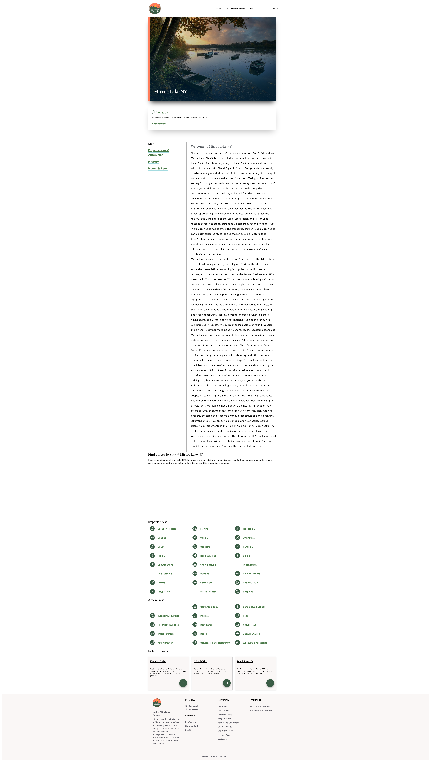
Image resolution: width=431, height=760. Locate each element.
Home (218, 8)
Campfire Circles (209, 607)
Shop (263, 8)
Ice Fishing (249, 529)
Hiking (161, 556)
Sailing (204, 538)
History (153, 161)
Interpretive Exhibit (168, 616)
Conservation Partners (261, 710)
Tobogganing (250, 564)
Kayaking (248, 547)
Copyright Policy (226, 731)
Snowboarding (165, 564)
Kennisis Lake (158, 661)
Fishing (204, 529)
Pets (245, 616)
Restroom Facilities (168, 625)
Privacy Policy (224, 735)
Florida (188, 730)
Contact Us (274, 8)
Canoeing (205, 547)
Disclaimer (223, 739)
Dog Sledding (165, 573)
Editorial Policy (225, 714)
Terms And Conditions (228, 722)
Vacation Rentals (167, 529)
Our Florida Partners (260, 706)
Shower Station (251, 634)
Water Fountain (166, 634)
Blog (251, 8)
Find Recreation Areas (235, 8)
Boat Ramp (206, 625)
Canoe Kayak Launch (254, 607)
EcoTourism (190, 722)
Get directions (159, 123)
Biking (246, 556)
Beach (161, 547)
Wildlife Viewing (251, 573)
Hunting (204, 573)
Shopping (248, 591)
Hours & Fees (158, 168)
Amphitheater (165, 643)
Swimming (249, 538)
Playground (164, 591)
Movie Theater (208, 591)
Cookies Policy (225, 727)
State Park (206, 582)
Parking (204, 616)
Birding (161, 582)
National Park (250, 582)
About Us (222, 706)
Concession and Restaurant (215, 643)
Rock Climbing (208, 556)
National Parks (192, 726)
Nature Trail (249, 625)
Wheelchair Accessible (255, 643)
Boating (162, 538)
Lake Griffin (200, 661)
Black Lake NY (245, 661)
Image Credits (224, 718)
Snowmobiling (208, 564)
